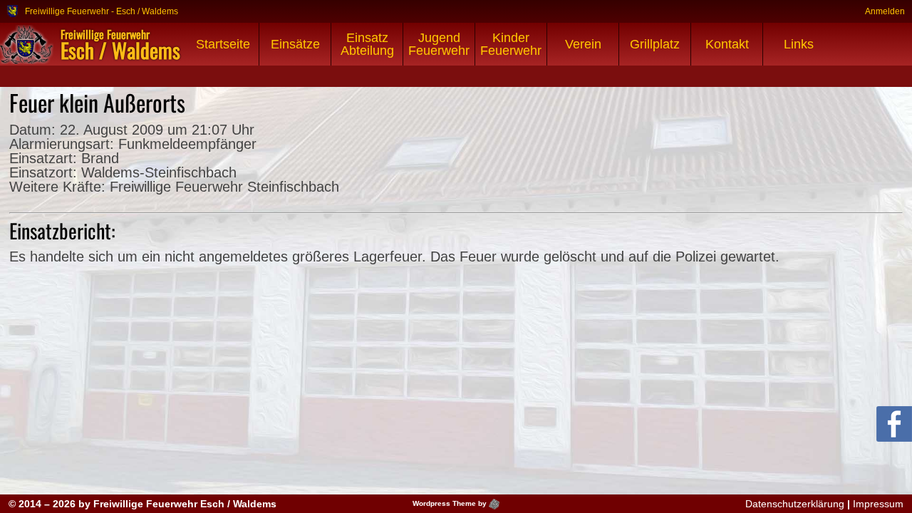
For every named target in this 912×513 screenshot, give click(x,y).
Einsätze (295, 44)
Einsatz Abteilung (367, 44)
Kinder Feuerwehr (511, 44)
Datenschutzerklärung (794, 503)
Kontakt (727, 44)
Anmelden (885, 11)
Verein (583, 44)
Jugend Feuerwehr (439, 44)
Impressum (878, 503)
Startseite (223, 44)
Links (799, 44)
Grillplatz (655, 44)
